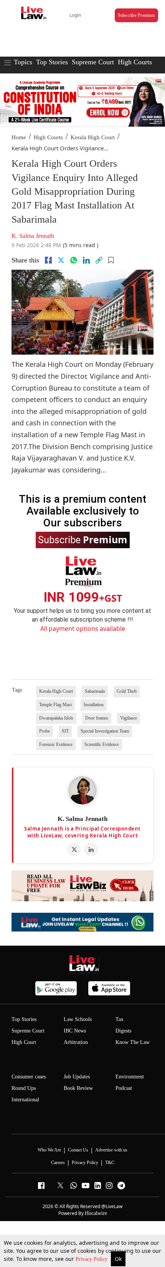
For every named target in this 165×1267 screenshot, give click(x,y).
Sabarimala (95, 691)
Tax (120, 1019)
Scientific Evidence (101, 744)
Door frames (96, 718)
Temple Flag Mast (55, 704)
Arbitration (76, 1042)
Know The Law (133, 1042)
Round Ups (24, 1088)
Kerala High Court (93, 137)
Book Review (78, 1088)
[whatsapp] (73, 260)
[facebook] (48, 260)
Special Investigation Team (105, 731)
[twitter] (61, 260)
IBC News (75, 1031)
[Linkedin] (86, 260)
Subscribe (82, 539)
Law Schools (78, 1019)
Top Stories (52, 62)
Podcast (124, 1088)
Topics (23, 62)
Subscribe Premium (136, 15)
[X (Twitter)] (74, 849)
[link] (99, 260)
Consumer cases (29, 1077)
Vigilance (128, 718)
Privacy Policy (92, 1259)
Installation (94, 704)
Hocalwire (96, 1213)
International (25, 1100)
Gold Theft (127, 691)
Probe (44, 731)
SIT (65, 731)
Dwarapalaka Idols (56, 718)
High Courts (135, 62)
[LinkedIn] (90, 849)
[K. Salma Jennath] (82, 790)
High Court (24, 1042)
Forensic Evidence (56, 744)
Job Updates (77, 1077)
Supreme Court (93, 62)
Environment (130, 1077)
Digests (123, 1031)
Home (19, 137)
